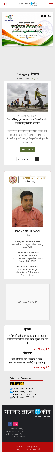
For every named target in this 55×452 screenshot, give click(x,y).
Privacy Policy (17, 428)
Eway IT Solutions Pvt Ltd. (27, 449)
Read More (27, 149)
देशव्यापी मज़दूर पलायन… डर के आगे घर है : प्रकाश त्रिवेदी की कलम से (27, 121)
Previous (24, 159)
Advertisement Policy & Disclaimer (15, 435)
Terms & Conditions (14, 431)
